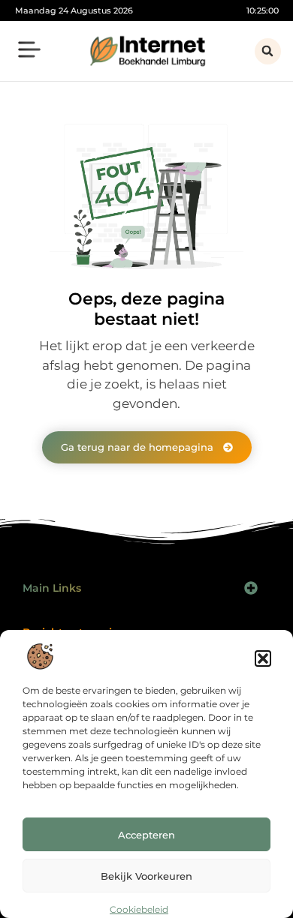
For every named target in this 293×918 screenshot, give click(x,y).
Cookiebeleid (139, 909)
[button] (262, 658)
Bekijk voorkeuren (146, 876)
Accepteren (146, 835)
